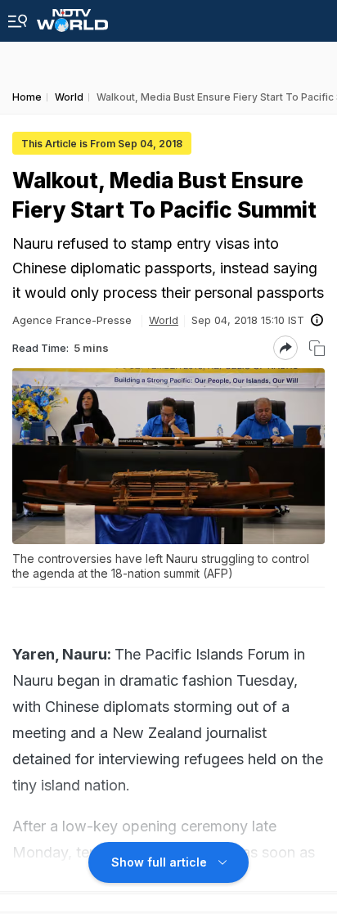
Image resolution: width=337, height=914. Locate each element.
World (163, 319)
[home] (72, 16)
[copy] (317, 348)
